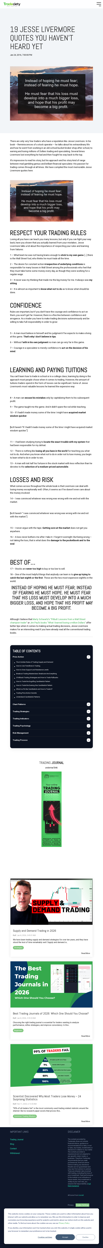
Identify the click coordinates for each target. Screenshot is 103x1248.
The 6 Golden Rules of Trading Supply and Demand (34, 662)
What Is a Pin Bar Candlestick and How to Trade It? (34, 689)
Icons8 (81, 1195)
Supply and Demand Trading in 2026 (34, 931)
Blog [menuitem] (12, 1144)
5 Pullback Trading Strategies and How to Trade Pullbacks (37, 677)
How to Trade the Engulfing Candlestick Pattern (33, 681)
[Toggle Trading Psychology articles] (88, 726)
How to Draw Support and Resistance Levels (32, 670)
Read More (85, 953)
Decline (85, 1237)
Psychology (16, 61)
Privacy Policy (64, 1223)
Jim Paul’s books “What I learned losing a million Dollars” (58, 622)
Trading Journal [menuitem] (16, 1139)
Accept (65, 1237)
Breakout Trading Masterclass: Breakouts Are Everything (36, 674)
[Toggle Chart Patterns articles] (88, 704)
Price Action (18, 657)
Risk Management (21, 733)
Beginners (18, 1030)
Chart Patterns (19, 704)
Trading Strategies (21, 711)
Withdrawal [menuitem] (15, 1153)
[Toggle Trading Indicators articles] (88, 718)
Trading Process (20, 740)
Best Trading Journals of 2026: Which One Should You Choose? (51, 1013)
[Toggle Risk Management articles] (88, 733)
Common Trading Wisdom (25, 1116)
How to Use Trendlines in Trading (28, 666)
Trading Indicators (21, 719)
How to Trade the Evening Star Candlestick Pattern (34, 685)
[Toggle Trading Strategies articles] (88, 711)
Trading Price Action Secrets (26, 693)
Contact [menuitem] (13, 1148)
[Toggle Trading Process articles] (88, 740)
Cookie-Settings (82, 1205)
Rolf (14, 935)
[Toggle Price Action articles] (88, 657)
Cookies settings (45, 1237)
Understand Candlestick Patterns (28, 697)
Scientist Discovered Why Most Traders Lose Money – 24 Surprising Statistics (47, 1097)
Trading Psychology (22, 726)
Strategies (18, 948)
